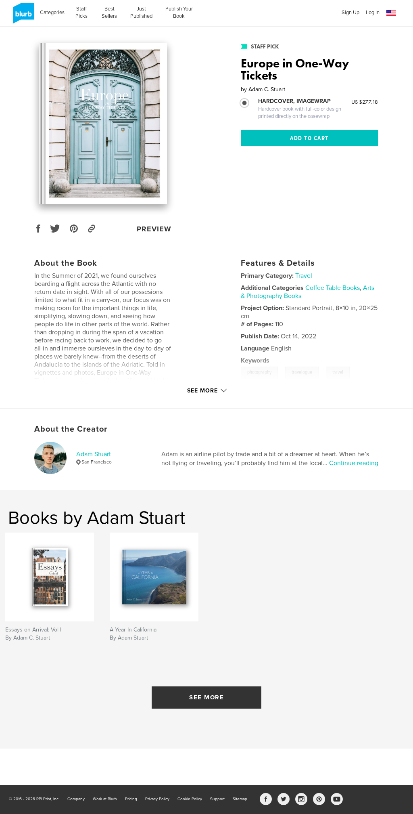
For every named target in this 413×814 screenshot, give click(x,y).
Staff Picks (81, 12)
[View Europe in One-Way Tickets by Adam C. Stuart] (103, 123)
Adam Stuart (93, 454)
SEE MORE (206, 697)
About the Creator (70, 429)
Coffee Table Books (332, 288)
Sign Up (350, 12)
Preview (154, 228)
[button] (391, 13)
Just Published (141, 12)
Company (76, 799)
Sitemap (240, 799)
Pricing (131, 799)
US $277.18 (364, 101)
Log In (373, 12)
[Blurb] (21, 16)
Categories (52, 12)
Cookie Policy (189, 799)
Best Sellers (109, 12)
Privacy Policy (157, 799)
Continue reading (353, 463)
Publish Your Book (179, 12)
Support (217, 799)
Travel (303, 276)
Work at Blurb (105, 799)
